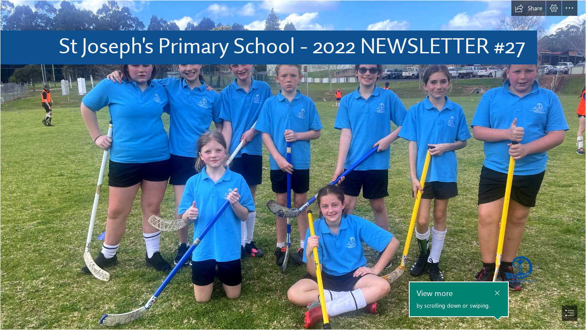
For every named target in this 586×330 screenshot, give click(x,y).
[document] (293, 165)
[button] (528, 8)
